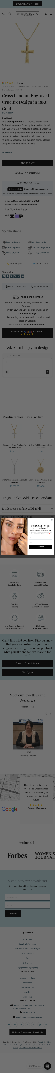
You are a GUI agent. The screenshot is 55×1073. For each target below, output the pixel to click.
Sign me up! (40, 546)
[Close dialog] (52, 520)
